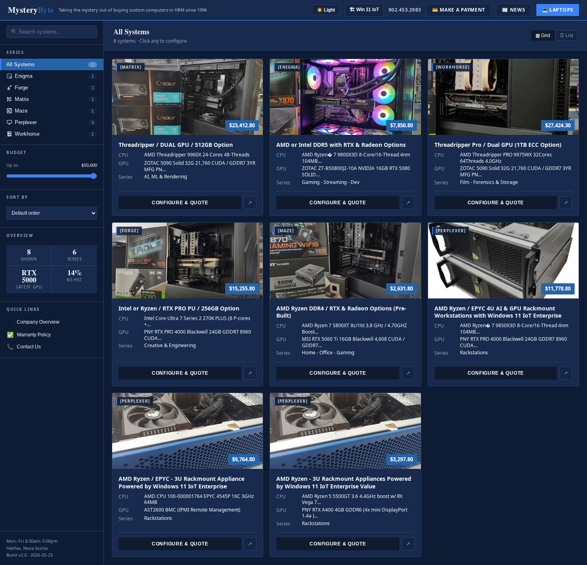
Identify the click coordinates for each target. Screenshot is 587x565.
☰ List (566, 35)
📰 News (513, 9)
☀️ (326, 10)
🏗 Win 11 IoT (364, 9)
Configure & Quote (180, 202)
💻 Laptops (557, 9)
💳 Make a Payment (459, 9)
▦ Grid (542, 35)
